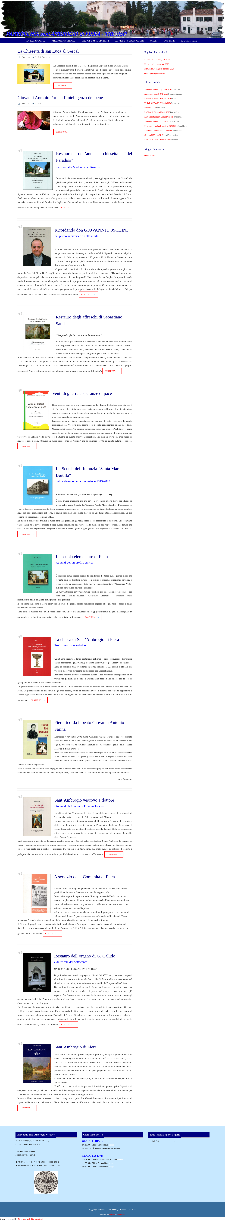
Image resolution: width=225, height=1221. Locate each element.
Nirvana (112, 1215)
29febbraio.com (149, 155)
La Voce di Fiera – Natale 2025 (157, 112)
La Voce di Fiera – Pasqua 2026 (157, 98)
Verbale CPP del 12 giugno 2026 (157, 89)
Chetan (21, 1219)
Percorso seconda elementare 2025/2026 (160, 126)
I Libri (38, 57)
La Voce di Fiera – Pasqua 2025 (157, 140)
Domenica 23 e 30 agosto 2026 (157, 59)
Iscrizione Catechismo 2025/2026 (158, 130)
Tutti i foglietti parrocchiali (154, 73)
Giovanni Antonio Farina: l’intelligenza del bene (60, 97)
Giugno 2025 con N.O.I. (154, 135)
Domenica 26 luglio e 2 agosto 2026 (159, 69)
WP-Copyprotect (35, 1219)
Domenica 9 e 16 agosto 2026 (156, 64)
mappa (111, 1145)
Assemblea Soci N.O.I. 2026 (156, 94)
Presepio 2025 (150, 108)
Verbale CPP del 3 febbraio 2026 (157, 103)
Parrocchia (26, 57)
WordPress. (121, 1215)
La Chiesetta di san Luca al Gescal (48, 51)
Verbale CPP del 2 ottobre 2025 (157, 121)
